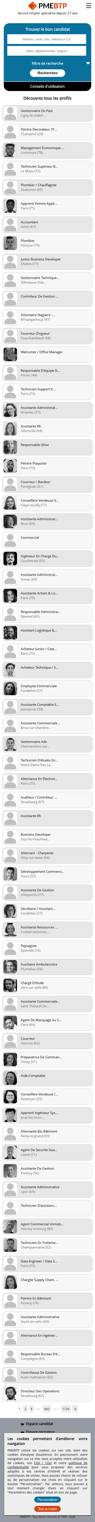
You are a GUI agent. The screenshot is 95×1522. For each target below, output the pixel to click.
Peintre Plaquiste (33, 463)
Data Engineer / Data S (39, 1261)
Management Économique (42, 148)
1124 (65, 1409)
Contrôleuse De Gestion (39, 1372)
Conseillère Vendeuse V (40, 500)
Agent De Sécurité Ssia (39, 1150)
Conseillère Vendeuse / (39, 1094)
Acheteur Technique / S (39, 667)
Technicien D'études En (39, 760)
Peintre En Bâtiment (36, 1298)
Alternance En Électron (39, 778)
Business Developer (36, 834)
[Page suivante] (75, 1408)
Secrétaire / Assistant (38, 908)
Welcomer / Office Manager (42, 352)
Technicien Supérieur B (39, 166)
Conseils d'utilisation (47, 86)
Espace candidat (39, 1423)
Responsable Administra (40, 611)
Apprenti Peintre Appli (39, 203)
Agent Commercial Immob (42, 1224)
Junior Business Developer (41, 259)
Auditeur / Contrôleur (39, 797)
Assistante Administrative (40, 1187)
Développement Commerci (42, 871)
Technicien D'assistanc (39, 1205)
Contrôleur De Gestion (39, 296)
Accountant (29, 222)
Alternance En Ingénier (39, 1335)
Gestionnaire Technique (40, 277)
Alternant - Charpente (37, 853)
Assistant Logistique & (39, 630)
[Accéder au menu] (89, 5)
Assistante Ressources (39, 927)
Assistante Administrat (39, 407)
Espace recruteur (40, 1431)
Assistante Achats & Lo (39, 593)
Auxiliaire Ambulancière (39, 964)
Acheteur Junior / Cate (39, 649)
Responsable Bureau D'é (40, 1354)
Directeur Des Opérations (40, 1391)
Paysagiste (29, 945)
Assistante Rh (31, 426)
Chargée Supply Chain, (39, 1279)
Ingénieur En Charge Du (40, 556)
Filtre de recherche (47, 63)
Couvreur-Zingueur (35, 333)
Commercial (30, 537)
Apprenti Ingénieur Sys (39, 1112)
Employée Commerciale (39, 686)
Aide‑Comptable (33, 1075)
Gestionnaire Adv (34, 741)
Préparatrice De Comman (41, 1057)
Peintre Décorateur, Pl (39, 129)
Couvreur (28, 1038)
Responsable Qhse (35, 444)
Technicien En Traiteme (39, 1242)
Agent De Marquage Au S (41, 1020)
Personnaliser (47, 1499)
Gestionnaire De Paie (37, 110)
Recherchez (48, 73)
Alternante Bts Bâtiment (39, 1131)
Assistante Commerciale (40, 723)
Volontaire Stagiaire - (38, 315)
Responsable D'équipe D (40, 370)
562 (46, 1409)
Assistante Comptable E (40, 704)
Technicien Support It (38, 389)
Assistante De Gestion (37, 890)
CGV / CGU (42, 1463)
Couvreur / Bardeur (35, 482)
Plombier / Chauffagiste (39, 185)
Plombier (28, 240)
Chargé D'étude (32, 983)
